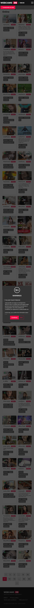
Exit (21, 317)
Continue (14, 317)
